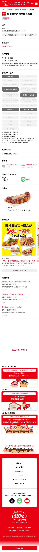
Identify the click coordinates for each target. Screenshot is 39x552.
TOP (3, 9)
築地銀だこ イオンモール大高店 (12, 307)
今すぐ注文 (19, 467)
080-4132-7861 (7, 46)
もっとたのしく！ (19, 479)
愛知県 (17, 9)
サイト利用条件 (12, 531)
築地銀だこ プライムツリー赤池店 (12, 294)
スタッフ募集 (11, 527)
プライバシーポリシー (24, 531)
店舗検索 (9, 9)
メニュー (19, 463)
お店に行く (20, 548)
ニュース (19, 475)
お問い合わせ (28, 527)
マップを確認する (10, 35)
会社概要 (19, 527)
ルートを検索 (29, 35)
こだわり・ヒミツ (19, 483)
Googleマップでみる (19, 350)
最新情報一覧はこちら (19, 270)
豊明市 (24, 9)
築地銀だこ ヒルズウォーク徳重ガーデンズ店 (16, 282)
